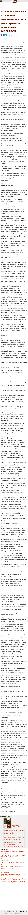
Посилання (22, 911)
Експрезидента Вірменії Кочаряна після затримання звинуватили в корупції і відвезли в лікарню (13, 882)
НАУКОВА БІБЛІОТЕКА (19, 5)
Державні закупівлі (18, 913)
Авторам (3, 911)
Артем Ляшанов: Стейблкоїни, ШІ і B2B (10, 862)
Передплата (14, 827)
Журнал (11, 5)
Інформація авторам (16, 826)
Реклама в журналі (15, 825)
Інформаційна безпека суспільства (12, 846)
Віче (7, 5)
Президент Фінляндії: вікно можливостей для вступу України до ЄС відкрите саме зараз (13, 875)
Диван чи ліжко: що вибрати (7, 868)
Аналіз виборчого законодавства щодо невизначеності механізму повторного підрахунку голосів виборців (13, 842)
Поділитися (12, 35)
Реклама (11, 913)
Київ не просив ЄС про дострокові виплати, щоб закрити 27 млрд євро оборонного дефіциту (12, 878)
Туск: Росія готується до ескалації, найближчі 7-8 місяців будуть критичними (12, 852)
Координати (9, 911)
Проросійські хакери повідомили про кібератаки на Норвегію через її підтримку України (13, 865)
